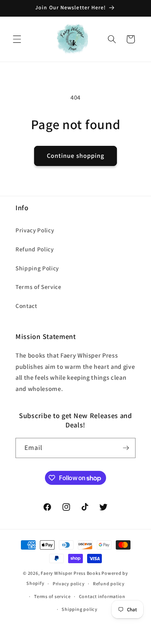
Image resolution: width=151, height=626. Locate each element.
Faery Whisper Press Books (70, 573)
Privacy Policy (34, 230)
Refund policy (109, 583)
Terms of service (52, 596)
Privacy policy (69, 583)
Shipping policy (80, 609)
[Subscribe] (126, 448)
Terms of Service (38, 287)
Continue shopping (76, 155)
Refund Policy (34, 249)
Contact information (102, 596)
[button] (17, 39)
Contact (26, 306)
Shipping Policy (37, 268)
